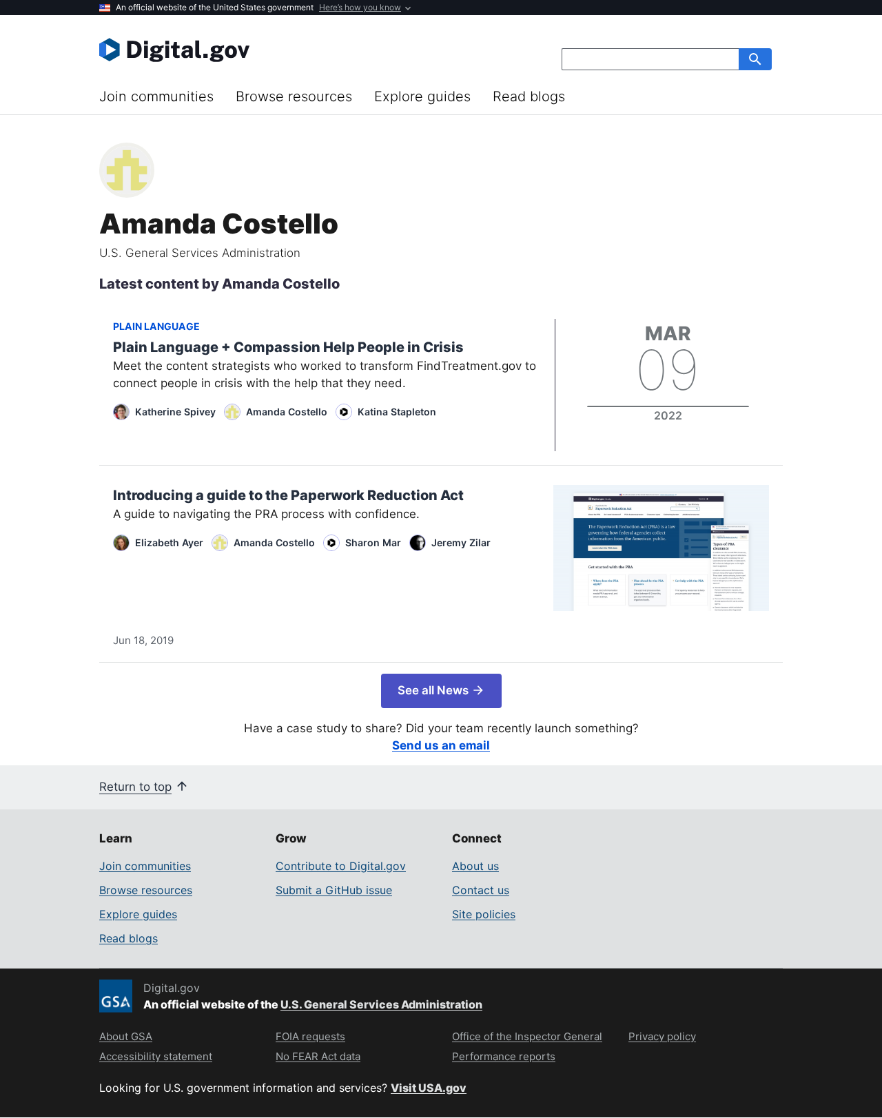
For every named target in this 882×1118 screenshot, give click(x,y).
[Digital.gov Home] (270, 49)
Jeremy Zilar (461, 542)
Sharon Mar (373, 542)
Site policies (483, 914)
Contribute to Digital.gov (341, 866)
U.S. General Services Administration (381, 1004)
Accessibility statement (155, 1056)
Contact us (480, 890)
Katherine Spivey (175, 411)
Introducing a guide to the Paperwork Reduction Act (288, 495)
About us (475, 866)
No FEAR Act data (318, 1056)
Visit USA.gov (428, 1088)
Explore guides (422, 96)
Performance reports (503, 1056)
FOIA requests (310, 1036)
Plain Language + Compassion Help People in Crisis (288, 347)
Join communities (156, 96)
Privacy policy (662, 1036)
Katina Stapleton (397, 411)
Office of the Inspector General (527, 1036)
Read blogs (529, 96)
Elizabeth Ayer (169, 542)
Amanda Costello (286, 411)
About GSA (125, 1036)
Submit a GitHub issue (334, 890)
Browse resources (294, 96)
